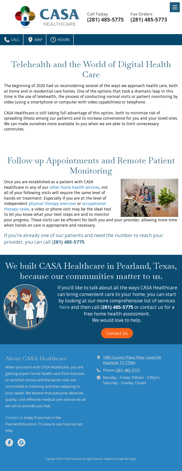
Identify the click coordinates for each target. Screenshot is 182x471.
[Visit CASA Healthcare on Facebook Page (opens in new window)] (9, 442)
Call (15, 39)
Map (38, 39)
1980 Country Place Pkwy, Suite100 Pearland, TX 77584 (132, 360)
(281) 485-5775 (127, 370)
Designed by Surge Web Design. (120, 458)
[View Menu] (175, 7)
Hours (63, 39)
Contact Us (117, 333)
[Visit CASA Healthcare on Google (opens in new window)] (21, 442)
